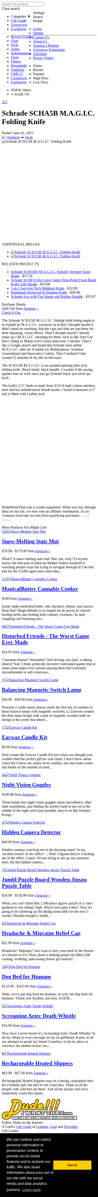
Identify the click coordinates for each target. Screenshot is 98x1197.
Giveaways (19, 25)
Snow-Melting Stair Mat (30, 541)
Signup (38, 33)
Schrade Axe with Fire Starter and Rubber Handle (47, 297)
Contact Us (41, 37)
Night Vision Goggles (26, 785)
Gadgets (42, 1127)
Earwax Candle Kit (24, 737)
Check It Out (11, 313)
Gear (14, 41)
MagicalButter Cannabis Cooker (40, 589)
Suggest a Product (46, 45)
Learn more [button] (31, 1190)
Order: (37, 66)
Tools (29, 137)
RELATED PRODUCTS (20, 264)
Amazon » (42, 551)
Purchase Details (14, 304)
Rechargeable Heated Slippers (37, 1063)
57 (3, 680)
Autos (15, 49)
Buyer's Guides (22, 37)
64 (3, 775)
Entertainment (21, 53)
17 (3, 727)
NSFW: (16, 90)
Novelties (71, 1127)
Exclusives (18, 29)
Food (14, 57)
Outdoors (17, 70)
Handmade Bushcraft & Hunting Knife (39, 292)
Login (37, 29)
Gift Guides (10, 1131)
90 (3, 626)
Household (19, 65)
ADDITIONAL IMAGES (21, 244)
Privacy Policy (43, 58)
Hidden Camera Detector (31, 832)
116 (4, 531)
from (31, 551)
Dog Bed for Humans (26, 976)
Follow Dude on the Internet (22, 1122)
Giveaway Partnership (49, 50)
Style (14, 45)
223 (4, 102)
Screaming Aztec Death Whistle (39, 1016)
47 (3, 822)
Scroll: (17, 94)
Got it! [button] (72, 1165)
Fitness (16, 61)
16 (3, 967)
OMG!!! (17, 74)
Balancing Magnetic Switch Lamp (41, 690)
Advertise (40, 54)
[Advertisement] (49, 193)
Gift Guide (18, 20)
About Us (40, 41)
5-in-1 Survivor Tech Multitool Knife (37, 288)
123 (4, 579)
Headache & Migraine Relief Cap (41, 933)
